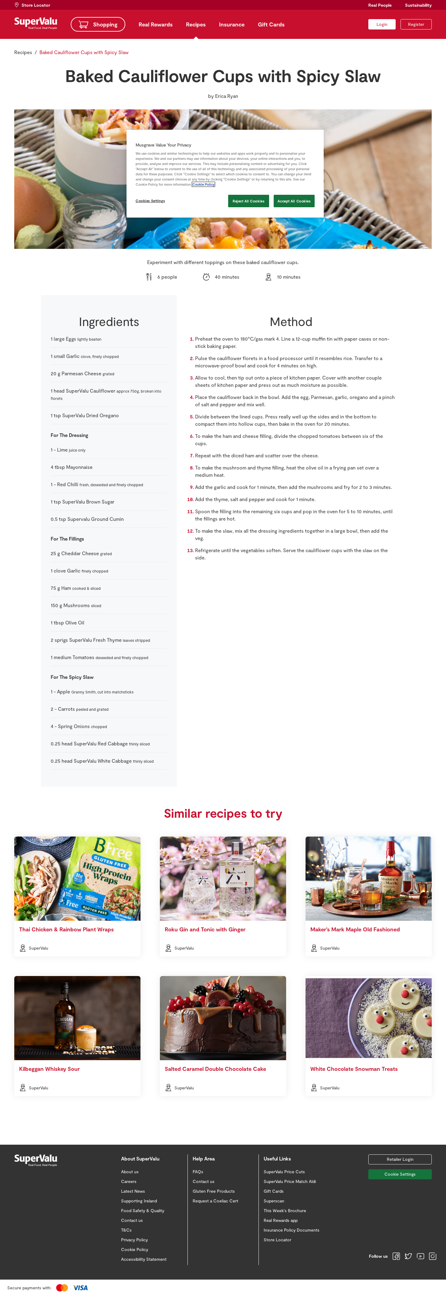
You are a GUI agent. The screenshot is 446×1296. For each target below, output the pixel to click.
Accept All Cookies (294, 201)
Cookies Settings (150, 201)
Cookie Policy (203, 184)
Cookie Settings (400, 1174)
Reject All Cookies (248, 201)
